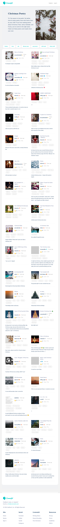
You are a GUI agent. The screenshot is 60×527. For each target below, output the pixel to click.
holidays (20, 191)
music (40, 320)
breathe (44, 469)
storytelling (18, 408)
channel (14, 193)
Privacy (51, 515)
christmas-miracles (36, 258)
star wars (15, 217)
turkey (49, 366)
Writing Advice (36, 515)
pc (39, 145)
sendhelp (8, 125)
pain (14, 300)
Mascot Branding (37, 518)
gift (18, 280)
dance (51, 320)
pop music (35, 46)
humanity (34, 125)
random (25, 345)
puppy (22, 280)
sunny (24, 170)
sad (14, 280)
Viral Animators (37, 520)
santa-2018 (41, 191)
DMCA (50, 523)
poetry (50, 280)
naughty (8, 258)
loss (40, 405)
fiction (47, 191)
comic (13, 236)
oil (20, 170)
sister (7, 234)
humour (19, 345)
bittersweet (41, 214)
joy (39, 217)
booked (34, 429)
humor (14, 320)
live (33, 471)
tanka (7, 102)
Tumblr (20, 520)
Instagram (21, 523)
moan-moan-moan (10, 471)
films (23, 320)
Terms (50, 518)
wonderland (41, 84)
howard (50, 429)
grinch (33, 302)
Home (4, 515)
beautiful (8, 170)
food (45, 366)
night (12, 429)
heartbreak (34, 408)
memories (8, 217)
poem (7, 429)
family (40, 366)
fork (19, 102)
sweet (47, 214)
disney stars (26, 46)
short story (50, 170)
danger (14, 144)
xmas (42, 193)
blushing (34, 322)
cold (18, 447)
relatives (45, 258)
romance (46, 82)
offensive (34, 147)
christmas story (35, 170)
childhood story (10, 408)
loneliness (8, 302)
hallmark (8, 193)
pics (18, 255)
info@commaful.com (13, 504)
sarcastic (51, 145)
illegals (47, 123)
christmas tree (35, 193)
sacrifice (20, 469)
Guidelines (51, 520)
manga (7, 236)
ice (33, 172)
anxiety (20, 123)
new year (15, 214)
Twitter (20, 518)
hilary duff (52, 46)
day (14, 447)
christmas (8, 60)
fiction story (39, 172)
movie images (35, 432)
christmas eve (16, 405)
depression (15, 125)
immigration (41, 123)
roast (49, 300)
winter (40, 82)
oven (7, 172)
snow (7, 388)
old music (43, 46)
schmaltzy (8, 322)
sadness (44, 405)
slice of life (20, 234)
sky (7, 386)
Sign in (4, 520)
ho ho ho (45, 145)
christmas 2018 (9, 410)
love (13, 46)
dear (14, 345)
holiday (14, 82)
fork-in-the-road (10, 104)
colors (17, 104)
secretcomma (35, 255)
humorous (23, 255)
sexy (7, 255)
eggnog (8, 191)
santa (40, 447)
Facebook (21, 515)
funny (7, 369)
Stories (4, 518)
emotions (34, 84)
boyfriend (46, 320)
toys (20, 214)
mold (17, 429)
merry (40, 102)
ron (39, 429)
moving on (8, 283)
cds (18, 46)
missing (44, 300)
